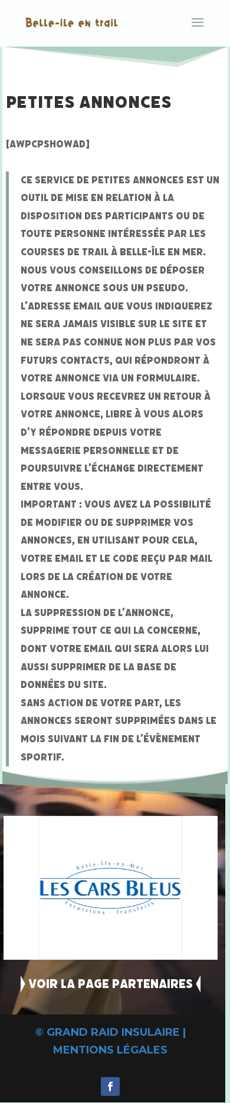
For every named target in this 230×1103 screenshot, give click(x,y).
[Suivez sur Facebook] (110, 1086)
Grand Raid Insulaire (113, 1032)
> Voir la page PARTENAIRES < (111, 984)
